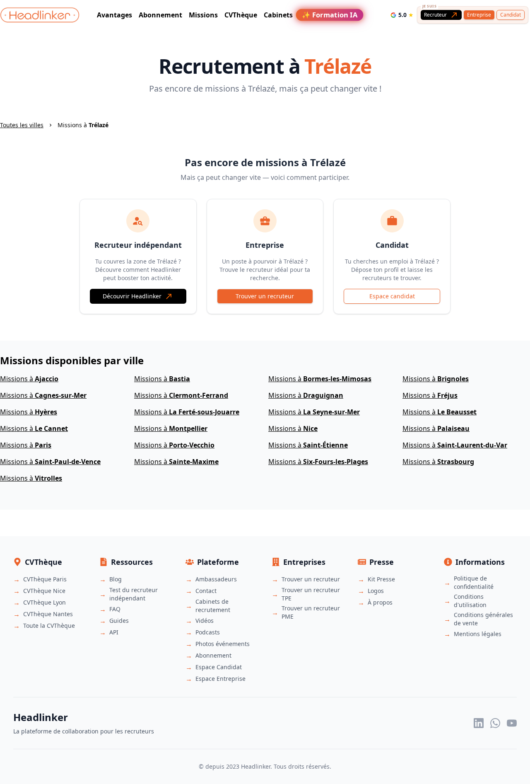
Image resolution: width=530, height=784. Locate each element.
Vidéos (204, 620)
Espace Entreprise (220, 678)
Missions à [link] (83, 125)
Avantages (114, 14)
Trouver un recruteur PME (311, 612)
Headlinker (255, 766)
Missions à (29, 378)
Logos (376, 591)
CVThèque (240, 14)
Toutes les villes (21, 125)
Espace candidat (392, 296)
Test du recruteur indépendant (133, 594)
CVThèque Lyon (44, 602)
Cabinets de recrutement (212, 606)
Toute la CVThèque (49, 625)
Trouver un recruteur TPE (311, 594)
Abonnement (160, 14)
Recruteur (435, 14)
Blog (115, 579)
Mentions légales (477, 634)
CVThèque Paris (45, 579)
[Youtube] (512, 723)
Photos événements (222, 644)
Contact (206, 591)
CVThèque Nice (44, 591)
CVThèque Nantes (48, 614)
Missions (203, 14)
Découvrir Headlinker (132, 296)
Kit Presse (381, 579)
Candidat (510, 14)
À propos (380, 602)
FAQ (114, 609)
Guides (119, 620)
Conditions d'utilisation (470, 601)
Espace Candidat (218, 667)
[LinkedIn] (479, 723)
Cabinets (278, 14)
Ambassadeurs (216, 579)
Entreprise (479, 14)
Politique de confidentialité (474, 582)
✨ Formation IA (330, 14)
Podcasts (207, 632)
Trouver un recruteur (265, 296)
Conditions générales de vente (483, 619)
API (113, 632)
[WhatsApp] (495, 723)
